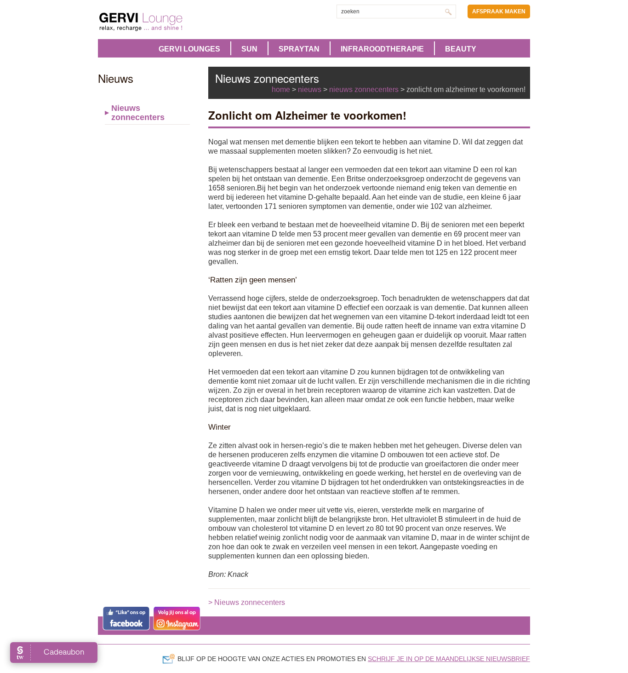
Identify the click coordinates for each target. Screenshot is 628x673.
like (126, 618)
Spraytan (299, 49)
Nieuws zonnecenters (138, 113)
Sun (249, 49)
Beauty (460, 49)
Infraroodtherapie (382, 49)
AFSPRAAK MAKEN (498, 11)
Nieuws (309, 89)
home (281, 89)
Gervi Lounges (189, 49)
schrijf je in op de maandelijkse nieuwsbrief (449, 658)
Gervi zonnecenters (163, 22)
